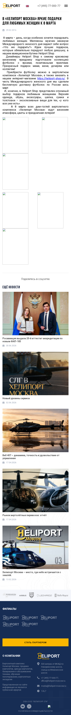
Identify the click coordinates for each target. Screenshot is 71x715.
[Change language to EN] (27, 5)
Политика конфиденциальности (35, 711)
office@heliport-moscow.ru (53, 681)
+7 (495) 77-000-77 (48, 5)
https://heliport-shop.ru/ (51, 78)
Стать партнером (35, 642)
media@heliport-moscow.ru (53, 686)
